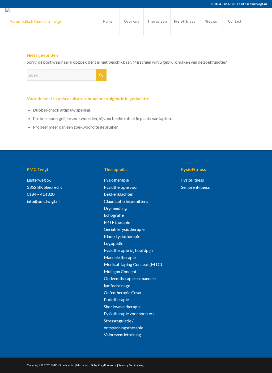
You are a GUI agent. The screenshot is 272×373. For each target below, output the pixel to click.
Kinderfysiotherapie (122, 236)
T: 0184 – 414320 (222, 4)
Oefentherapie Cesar (123, 292)
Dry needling (115, 208)
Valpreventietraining (122, 334)
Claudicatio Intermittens (126, 201)
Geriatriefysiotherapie (124, 229)
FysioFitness (192, 179)
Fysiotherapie (116, 179)
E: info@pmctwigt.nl (252, 4)
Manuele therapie (120, 257)
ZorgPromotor (107, 365)
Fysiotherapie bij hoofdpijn (128, 250)
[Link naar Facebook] (255, 21)
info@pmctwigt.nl (43, 201)
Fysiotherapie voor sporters (129, 313)
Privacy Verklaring (130, 365)
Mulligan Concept (120, 271)
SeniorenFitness (195, 187)
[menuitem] (108, 21)
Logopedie (113, 243)
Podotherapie (116, 299)
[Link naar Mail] (263, 21)
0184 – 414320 (40, 193)
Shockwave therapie (122, 306)
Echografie (114, 215)
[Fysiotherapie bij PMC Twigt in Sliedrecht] (33, 21)
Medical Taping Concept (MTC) (133, 264)
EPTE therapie (117, 222)
